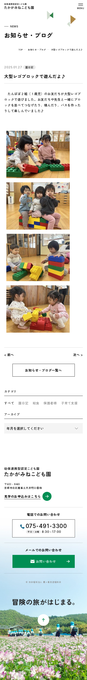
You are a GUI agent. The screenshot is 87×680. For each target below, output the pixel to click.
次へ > (78, 354)
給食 (36, 403)
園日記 (23, 403)
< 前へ (9, 354)
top (21, 49)
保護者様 (50, 403)
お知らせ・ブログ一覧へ (43, 370)
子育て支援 (69, 403)
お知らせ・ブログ (37, 49)
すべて (9, 403)
